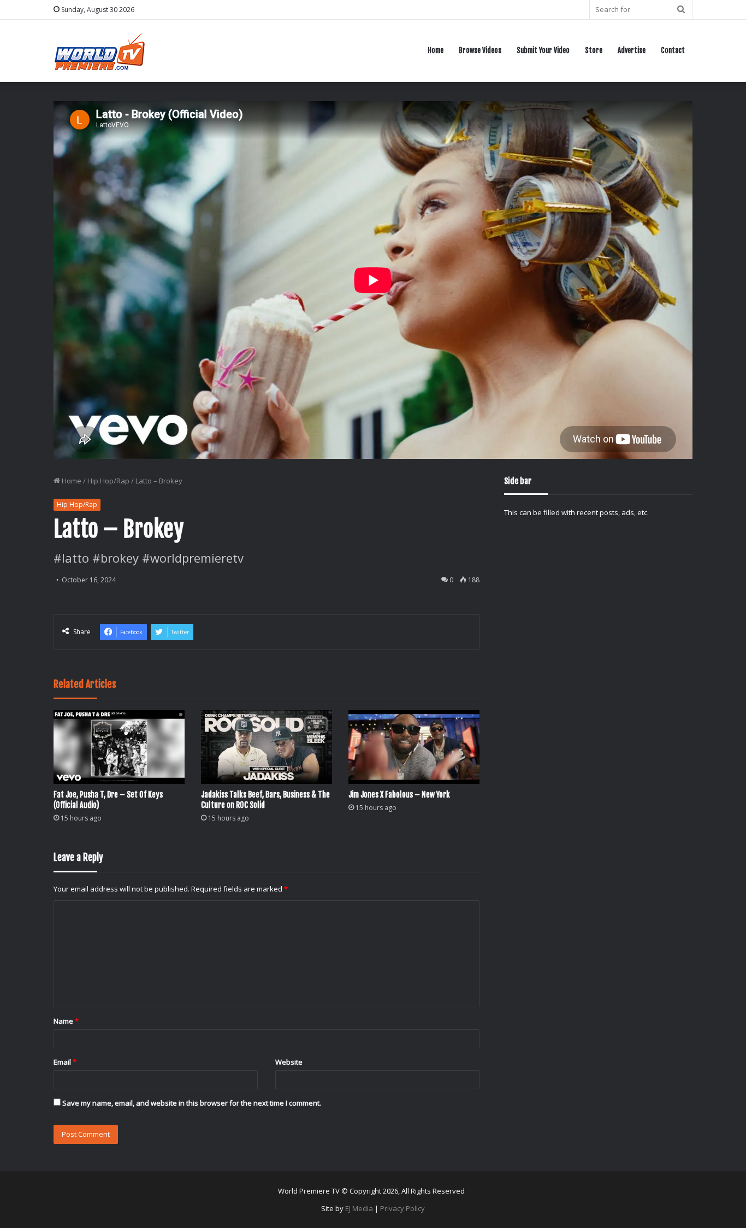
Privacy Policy (402, 1208)
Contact (673, 50)
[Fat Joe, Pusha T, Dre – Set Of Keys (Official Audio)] (119, 747)
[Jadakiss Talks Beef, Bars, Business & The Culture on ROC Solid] (266, 747)
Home (435, 50)
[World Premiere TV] (100, 50)
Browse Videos (480, 50)
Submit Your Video (543, 50)
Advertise (632, 50)
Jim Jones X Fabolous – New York (399, 794)
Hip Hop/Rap (108, 481)
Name (66, 1021)
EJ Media (359, 1208)
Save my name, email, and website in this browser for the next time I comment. (191, 1103)
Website (289, 1062)
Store (593, 50)
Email (65, 1062)
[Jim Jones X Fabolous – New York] (413, 747)
